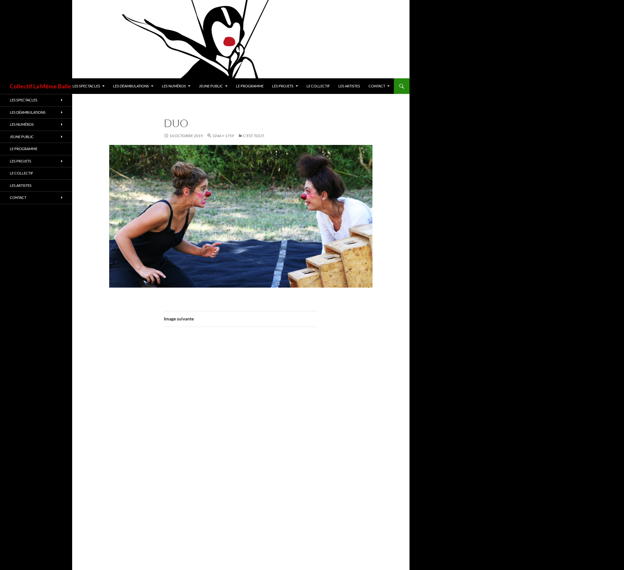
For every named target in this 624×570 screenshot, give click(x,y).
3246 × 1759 (223, 135)
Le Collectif (318, 86)
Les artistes (349, 86)
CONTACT (377, 86)
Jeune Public (211, 86)
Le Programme (250, 86)
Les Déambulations (131, 86)
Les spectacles (86, 86)
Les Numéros (174, 86)
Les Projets (282, 86)
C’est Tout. (254, 135)
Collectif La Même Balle (40, 86)
